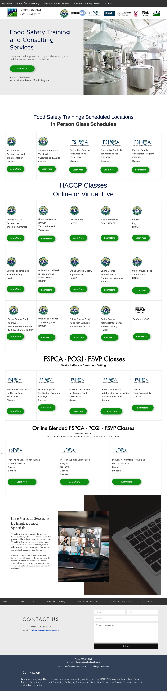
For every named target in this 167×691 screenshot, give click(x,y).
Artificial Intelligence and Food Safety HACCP (112, 326)
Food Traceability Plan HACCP (48, 322)
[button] (28, 3)
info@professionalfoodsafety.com (44, 630)
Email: (30, 80)
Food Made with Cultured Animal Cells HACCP (80, 323)
